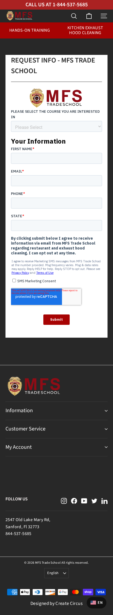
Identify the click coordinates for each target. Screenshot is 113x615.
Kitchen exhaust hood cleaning (85, 30)
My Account (18, 447)
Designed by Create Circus (56, 603)
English (52, 573)
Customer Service (25, 429)
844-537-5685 (18, 534)
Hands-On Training (29, 30)
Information (19, 410)
